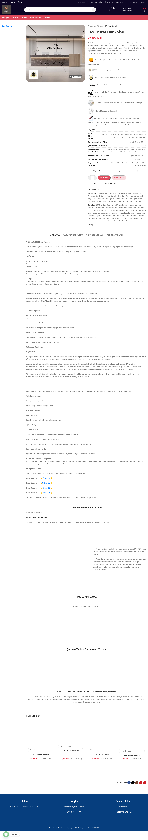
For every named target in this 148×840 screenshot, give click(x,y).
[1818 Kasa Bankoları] (101, 734)
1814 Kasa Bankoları (41, 754)
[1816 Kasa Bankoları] (71, 732)
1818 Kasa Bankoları (101, 754)
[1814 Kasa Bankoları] (41, 734)
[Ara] (94, 10)
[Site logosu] (6, 9)
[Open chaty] (6, 834)
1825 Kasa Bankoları (132, 756)
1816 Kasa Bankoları (71, 751)
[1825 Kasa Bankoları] (132, 735)
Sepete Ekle (104, 177)
